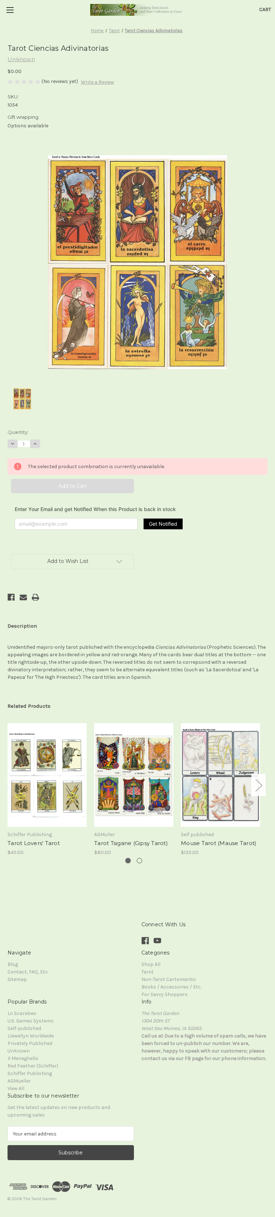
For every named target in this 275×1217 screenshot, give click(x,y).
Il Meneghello (23, 1058)
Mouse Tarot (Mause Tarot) (218, 843)
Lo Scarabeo (22, 1013)
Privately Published (30, 1043)
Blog (13, 964)
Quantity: (18, 432)
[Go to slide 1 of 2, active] (128, 860)
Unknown (19, 1051)
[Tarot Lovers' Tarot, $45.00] (47, 774)
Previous (9, 785)
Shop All (150, 964)
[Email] (23, 597)
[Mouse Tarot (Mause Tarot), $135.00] (220, 774)
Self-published (24, 1028)
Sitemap (17, 979)
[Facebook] (11, 597)
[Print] (35, 597)
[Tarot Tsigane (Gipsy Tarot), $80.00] (133, 774)
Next (258, 785)
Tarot (147, 972)
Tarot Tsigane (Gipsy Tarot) (131, 843)
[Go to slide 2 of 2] (139, 860)
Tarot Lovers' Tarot (34, 843)
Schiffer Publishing (30, 1073)
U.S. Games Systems (31, 1021)
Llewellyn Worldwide (31, 1036)
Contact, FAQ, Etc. (28, 972)
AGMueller (19, 1081)
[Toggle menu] (10, 10)
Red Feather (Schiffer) (33, 1066)
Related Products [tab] (29, 706)
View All (16, 1088)
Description (22, 626)
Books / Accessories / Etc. (171, 987)
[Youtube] (157, 940)
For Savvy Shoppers (164, 994)
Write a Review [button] (97, 82)
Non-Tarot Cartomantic (168, 979)
